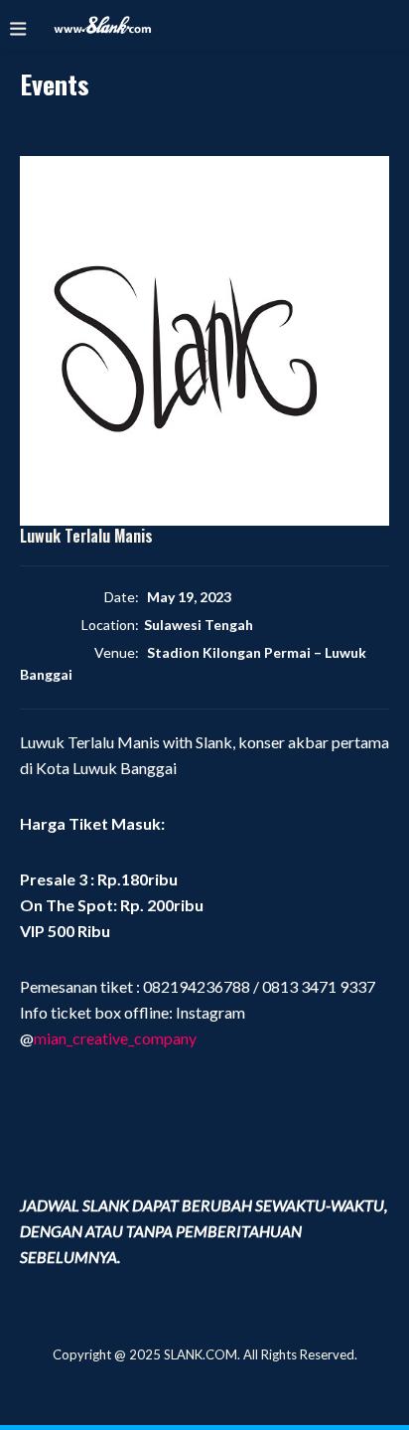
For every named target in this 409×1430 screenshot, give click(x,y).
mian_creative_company (115, 1038)
